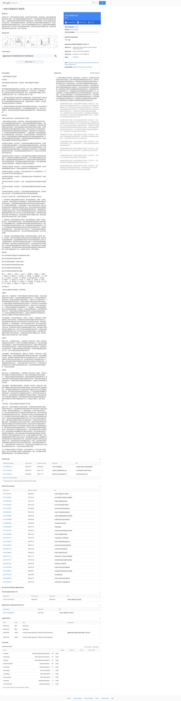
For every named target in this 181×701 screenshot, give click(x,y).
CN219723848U (7, 515)
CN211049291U (7, 571)
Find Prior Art (82, 22)
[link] (5, 653)
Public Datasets (88, 698)
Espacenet (75, 67)
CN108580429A (7, 523)
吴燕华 (72, 29)
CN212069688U (7, 534)
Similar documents (87, 62)
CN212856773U (7, 549)
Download (88, 647)
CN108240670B (7, 527)
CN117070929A (7, 474)
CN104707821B (7, 497)
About (69, 698)
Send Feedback (77, 698)
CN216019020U (7, 541)
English (77, 27)
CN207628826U (7, 552)
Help (112, 698)
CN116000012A (7, 493)
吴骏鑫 (76, 29)
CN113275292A (7, 508)
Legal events (77, 62)
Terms (97, 698)
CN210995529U (7, 545)
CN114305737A (7, 530)
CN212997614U (7, 560)
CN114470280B (7, 519)
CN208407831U (7, 512)
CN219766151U (7, 574)
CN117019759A (7, 470)
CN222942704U (7, 563)
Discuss (90, 67)
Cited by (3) (71, 62)
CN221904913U (7, 582)
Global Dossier (83, 67)
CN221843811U (7, 538)
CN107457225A (7, 501)
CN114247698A (7, 567)
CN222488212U (7, 578)
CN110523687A (7, 504)
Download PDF (71, 22)
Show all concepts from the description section (16, 687)
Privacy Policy (105, 698)
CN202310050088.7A (8, 599)
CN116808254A (7, 466)
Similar (92, 22)
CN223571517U (7, 556)
